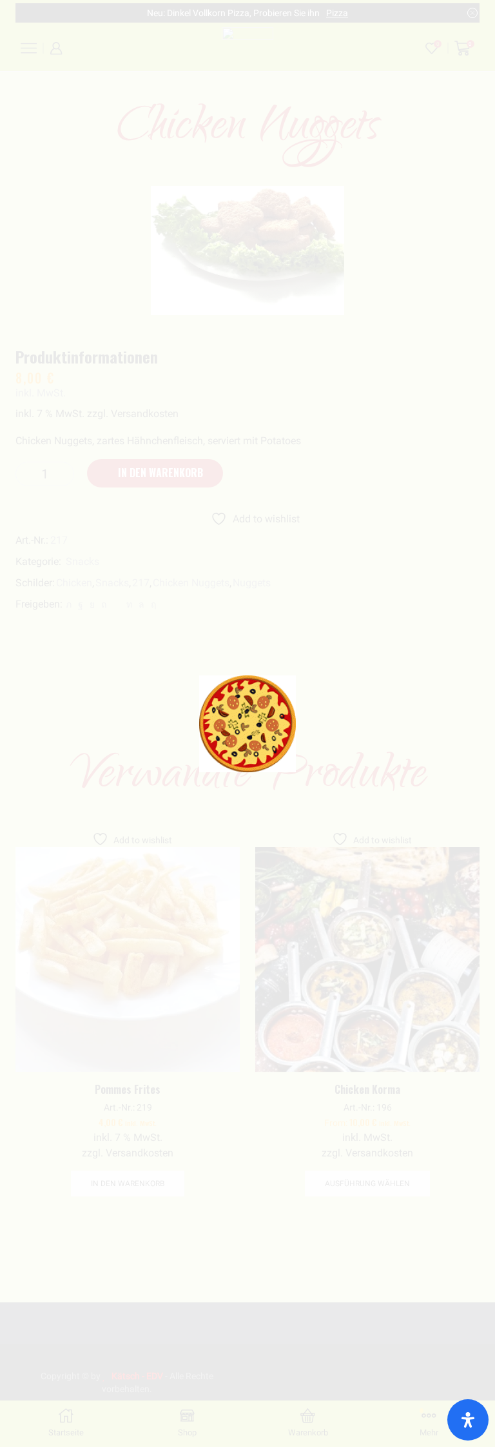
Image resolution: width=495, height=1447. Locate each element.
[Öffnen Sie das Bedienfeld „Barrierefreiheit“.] (468, 1420)
